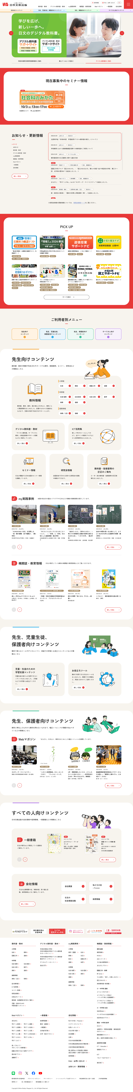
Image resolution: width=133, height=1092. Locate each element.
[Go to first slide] (122, 33)
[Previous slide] (11, 33)
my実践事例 (16, 156)
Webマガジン (17, 161)
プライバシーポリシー (34, 1078)
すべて (15, 144)
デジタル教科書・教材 (19, 153)
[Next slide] (19, 547)
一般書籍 (15, 164)
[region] (84, 166)
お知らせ (15, 147)
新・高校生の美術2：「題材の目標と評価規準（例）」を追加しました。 (75, 193)
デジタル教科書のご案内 (103, 61)
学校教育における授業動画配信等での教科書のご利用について (72, 148)
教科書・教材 (17, 150)
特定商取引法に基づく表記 (87, 1078)
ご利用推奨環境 (102, 1078)
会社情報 (15, 167)
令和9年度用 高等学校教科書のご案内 (29, 61)
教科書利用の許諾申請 (18, 1078)
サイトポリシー (48, 1078)
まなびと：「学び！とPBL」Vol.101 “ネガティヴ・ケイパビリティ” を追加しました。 (79, 182)
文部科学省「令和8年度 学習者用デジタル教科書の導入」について (74, 139)
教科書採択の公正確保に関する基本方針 (64, 158)
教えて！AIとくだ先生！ (66, 61)
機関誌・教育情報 (18, 159)
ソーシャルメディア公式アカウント (66, 1078)
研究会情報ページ (79, 203)
